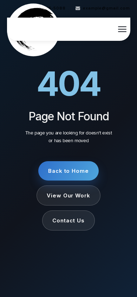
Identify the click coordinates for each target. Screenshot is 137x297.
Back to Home (68, 171)
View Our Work (68, 195)
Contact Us (68, 220)
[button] (122, 29)
